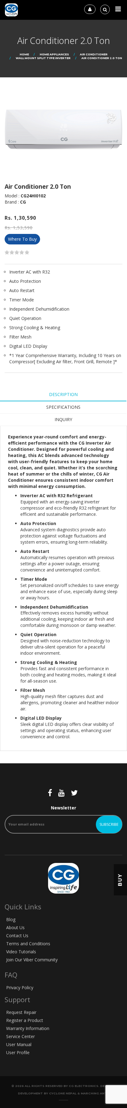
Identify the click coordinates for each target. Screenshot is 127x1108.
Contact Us (17, 935)
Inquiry (63, 419)
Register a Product (24, 1020)
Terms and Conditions (28, 943)
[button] (118, 9)
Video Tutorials (21, 952)
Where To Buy (22, 239)
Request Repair (21, 1012)
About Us (15, 927)
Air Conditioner (94, 54)
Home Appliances (54, 54)
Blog (10, 919)
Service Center (20, 1036)
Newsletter (63, 808)
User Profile (18, 1052)
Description (63, 394)
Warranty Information (27, 1028)
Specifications (63, 407)
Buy (120, 879)
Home (24, 54)
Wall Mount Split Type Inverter (43, 58)
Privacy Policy (19, 987)
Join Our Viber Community (32, 960)
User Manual (18, 1044)
